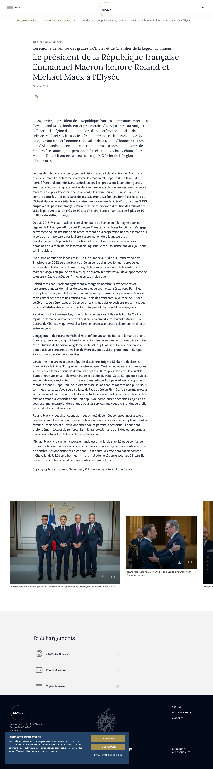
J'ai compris (108, 738)
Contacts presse (181, 712)
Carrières (177, 718)
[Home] (106, 9)
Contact (176, 707)
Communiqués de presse (57, 20)
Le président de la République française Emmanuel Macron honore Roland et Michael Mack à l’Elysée (134, 20)
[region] (67, 747)
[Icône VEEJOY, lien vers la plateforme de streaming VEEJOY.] (130, 749)
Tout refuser (108, 746)
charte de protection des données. (41, 751)
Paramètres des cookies (108, 755)
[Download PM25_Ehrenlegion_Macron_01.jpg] (102, 577)
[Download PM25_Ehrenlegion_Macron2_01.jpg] (179, 562)
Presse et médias (26, 20)
